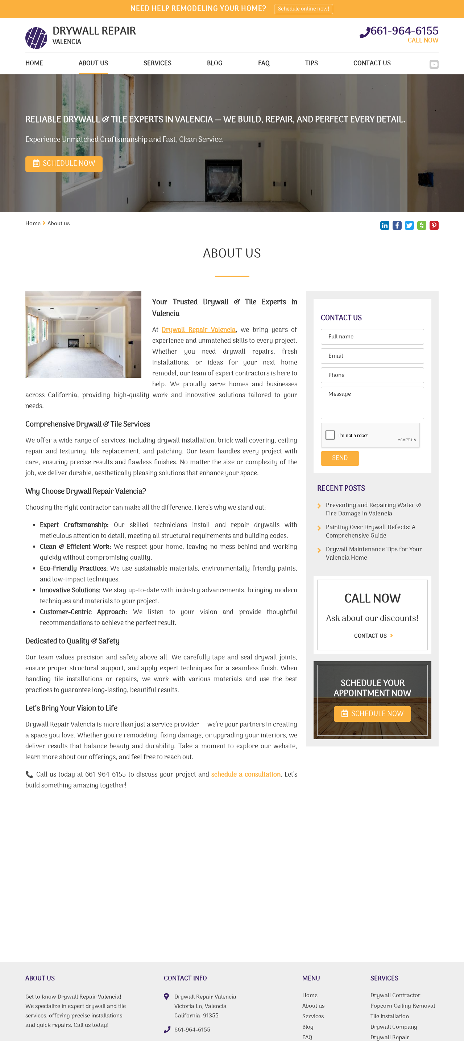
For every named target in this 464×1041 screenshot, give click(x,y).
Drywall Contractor (395, 996)
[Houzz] (421, 225)
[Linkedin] (384, 225)
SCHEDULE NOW (376, 714)
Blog (214, 63)
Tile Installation (389, 1017)
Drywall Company (393, 1028)
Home (34, 63)
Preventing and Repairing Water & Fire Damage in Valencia (373, 510)
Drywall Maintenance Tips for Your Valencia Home (374, 554)
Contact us (371, 636)
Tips (311, 63)
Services (157, 63)
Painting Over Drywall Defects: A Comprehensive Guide (370, 532)
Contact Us (372, 63)
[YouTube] (434, 64)
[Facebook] (397, 225)
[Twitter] (409, 225)
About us (93, 63)
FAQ (264, 63)
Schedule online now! (303, 9)
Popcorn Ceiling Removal (402, 1007)
